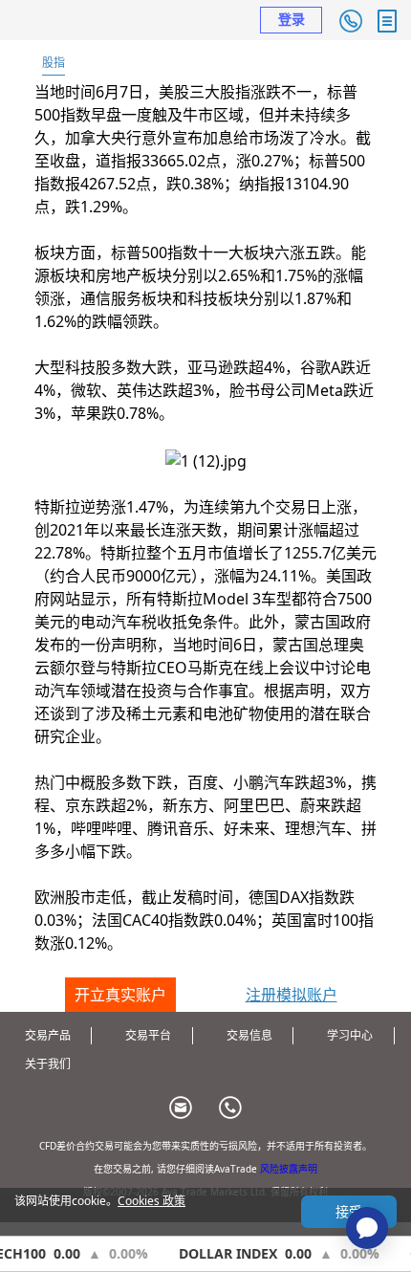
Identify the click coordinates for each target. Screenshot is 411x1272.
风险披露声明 (288, 1168)
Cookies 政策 (151, 1201)
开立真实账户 (120, 994)
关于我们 (48, 1064)
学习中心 (350, 1035)
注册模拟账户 (291, 994)
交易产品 (48, 1035)
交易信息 (249, 1035)
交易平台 (148, 1035)
